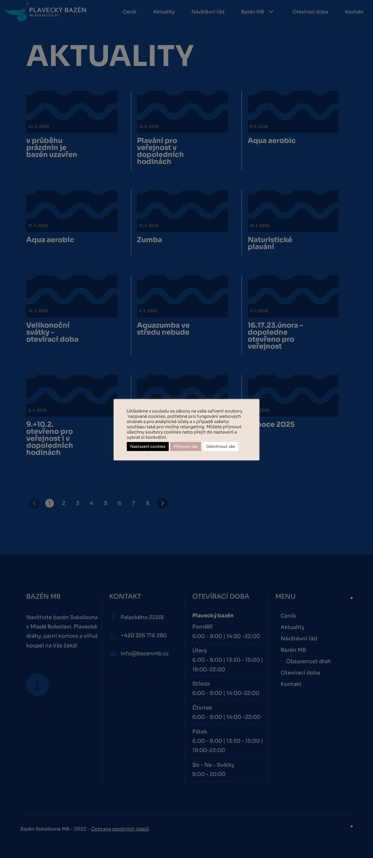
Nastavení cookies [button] (147, 446)
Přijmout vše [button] (186, 446)
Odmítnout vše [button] (220, 446)
